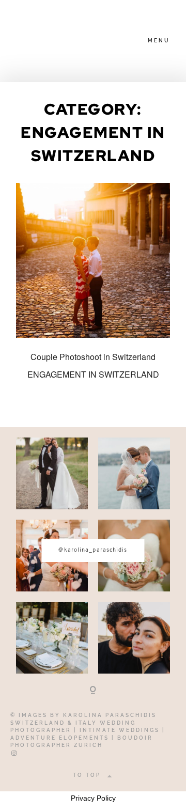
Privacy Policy (93, 798)
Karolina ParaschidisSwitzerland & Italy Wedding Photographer (83, 722)
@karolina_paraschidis (92, 550)
